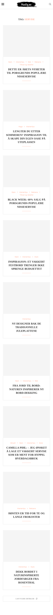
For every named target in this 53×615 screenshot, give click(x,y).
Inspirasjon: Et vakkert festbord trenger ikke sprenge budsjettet (26, 265)
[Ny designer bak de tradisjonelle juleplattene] (26, 298)
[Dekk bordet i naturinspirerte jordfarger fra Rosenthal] (26, 546)
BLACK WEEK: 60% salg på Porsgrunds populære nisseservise (26, 203)
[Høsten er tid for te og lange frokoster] (26, 487)
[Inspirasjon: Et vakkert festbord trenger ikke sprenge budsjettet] (26, 236)
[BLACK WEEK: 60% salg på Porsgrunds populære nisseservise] (26, 171)
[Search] (50, 4)
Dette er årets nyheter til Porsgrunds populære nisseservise (26, 73)
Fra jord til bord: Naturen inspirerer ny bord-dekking (26, 389)
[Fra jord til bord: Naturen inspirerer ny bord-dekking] (26, 360)
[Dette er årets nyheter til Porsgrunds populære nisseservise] (26, 41)
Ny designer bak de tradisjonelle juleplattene (26, 327)
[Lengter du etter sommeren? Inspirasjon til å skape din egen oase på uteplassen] (26, 106)
